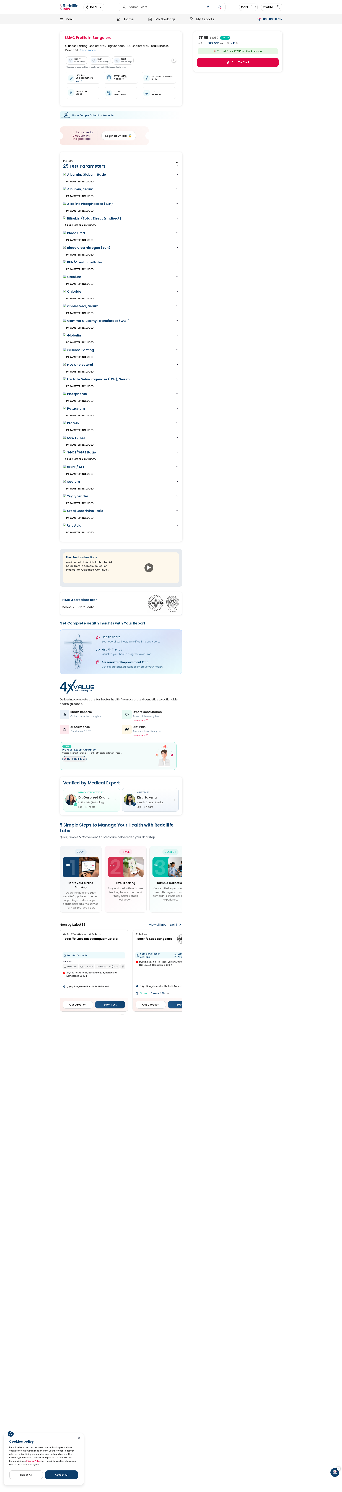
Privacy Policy (33, 1461)
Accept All (61, 1474)
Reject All (26, 1474)
